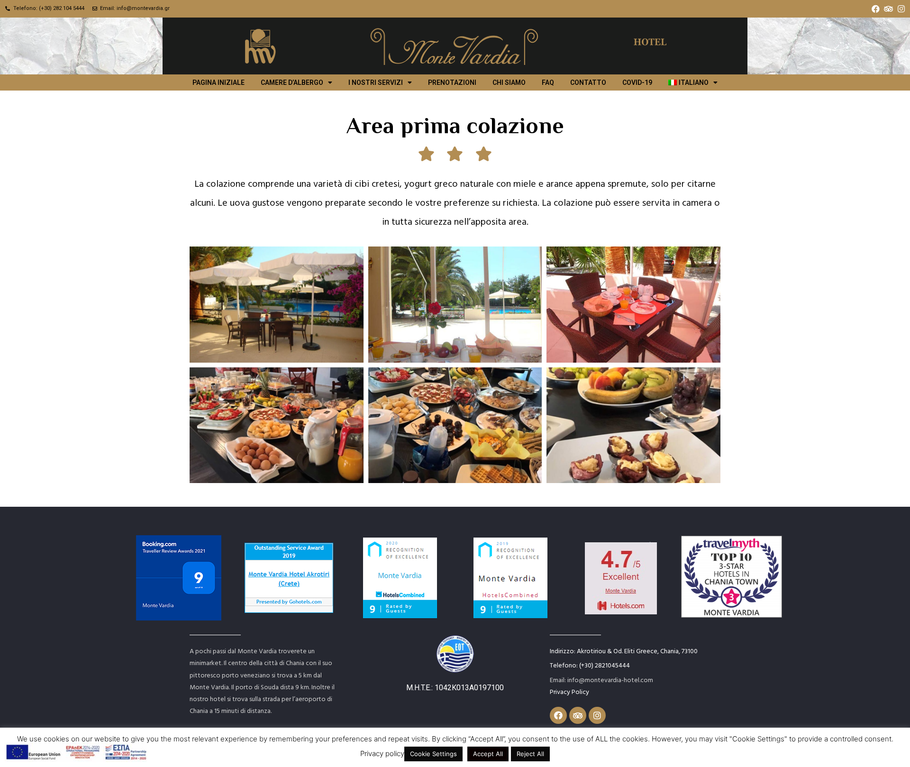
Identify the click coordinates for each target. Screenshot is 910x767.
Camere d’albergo (292, 82)
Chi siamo (509, 82)
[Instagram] (901, 9)
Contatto (588, 82)
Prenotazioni (452, 82)
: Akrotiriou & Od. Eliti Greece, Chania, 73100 (624, 651)
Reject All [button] (530, 754)
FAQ (548, 82)
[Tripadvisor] (888, 9)
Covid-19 (637, 82)
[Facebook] (876, 9)
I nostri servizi (375, 82)
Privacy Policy (569, 691)
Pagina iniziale (218, 82)
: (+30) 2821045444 (590, 665)
